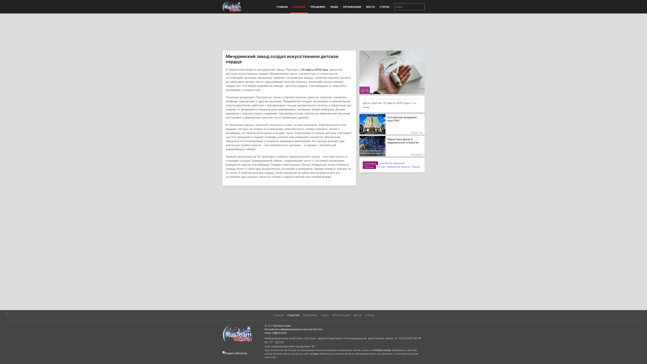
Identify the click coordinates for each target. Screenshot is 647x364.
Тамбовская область (398, 166)
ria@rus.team (279, 332)
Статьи (384, 6)
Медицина (399, 163)
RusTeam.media (282, 325)
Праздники (317, 6)
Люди (334, 6)
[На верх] (7, 314)
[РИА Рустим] (237, 333)
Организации (352, 6)
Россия (381, 166)
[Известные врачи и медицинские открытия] (392, 146)
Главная (282, 6)
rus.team (314, 353)
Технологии (385, 163)
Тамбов (415, 166)
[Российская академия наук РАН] (392, 124)
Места (370, 6)
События (299, 6)
